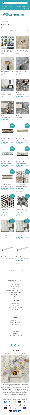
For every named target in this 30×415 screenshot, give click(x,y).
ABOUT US (15, 279)
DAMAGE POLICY (15, 294)
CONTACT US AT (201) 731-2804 (15, 280)
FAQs (15, 282)
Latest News (15, 350)
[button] (20, 96)
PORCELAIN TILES (15, 311)
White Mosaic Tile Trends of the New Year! (15, 353)
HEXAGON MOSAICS (15, 326)
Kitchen (4, 384)
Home (2, 21)
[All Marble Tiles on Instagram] (19, 345)
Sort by (3, 27)
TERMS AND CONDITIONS (15, 286)
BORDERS (15, 337)
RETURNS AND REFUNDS (15, 292)
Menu (5, 8)
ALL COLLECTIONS (15, 305)
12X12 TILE (15, 330)
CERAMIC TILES (15, 313)
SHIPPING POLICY (15, 288)
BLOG (15, 296)
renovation (8, 384)
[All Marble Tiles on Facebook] (11, 345)
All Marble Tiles (14, 399)
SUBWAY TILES (15, 331)
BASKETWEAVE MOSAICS (15, 320)
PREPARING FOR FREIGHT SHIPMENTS (15, 290)
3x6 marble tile (20, 392)
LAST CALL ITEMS (15, 303)
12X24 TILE (15, 328)
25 (22, 270)
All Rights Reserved (22, 399)
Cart (27, 8)
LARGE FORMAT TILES (15, 333)
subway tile (14, 392)
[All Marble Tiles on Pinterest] (15, 345)
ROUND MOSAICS (15, 324)
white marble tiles (21, 394)
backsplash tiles (7, 387)
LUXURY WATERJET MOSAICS (15, 307)
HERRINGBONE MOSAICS (15, 322)
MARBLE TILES (15, 309)
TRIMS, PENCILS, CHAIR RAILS (15, 335)
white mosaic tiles (11, 394)
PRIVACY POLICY (15, 284)
